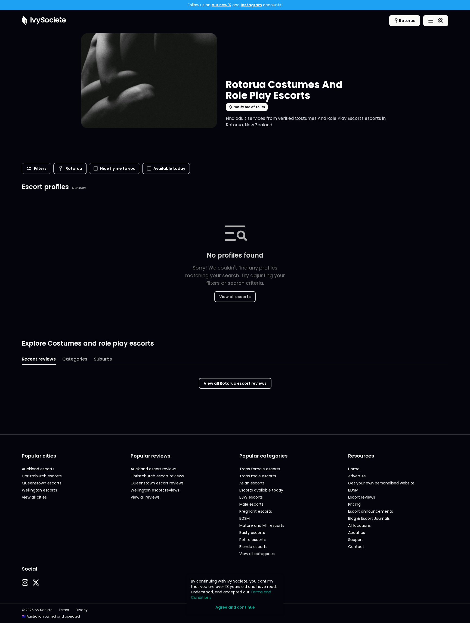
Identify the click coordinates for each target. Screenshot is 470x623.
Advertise (357, 476)
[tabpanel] (235, 380)
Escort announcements (370, 511)
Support (355, 539)
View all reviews (145, 497)
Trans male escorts (257, 476)
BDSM (244, 518)
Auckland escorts (38, 469)
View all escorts (235, 296)
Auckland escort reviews (154, 469)
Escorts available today (261, 490)
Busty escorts (252, 532)
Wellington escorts (39, 490)
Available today (169, 168)
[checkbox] (96, 168)
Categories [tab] (74, 359)
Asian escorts (252, 483)
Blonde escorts (253, 546)
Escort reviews (361, 497)
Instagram (251, 5)
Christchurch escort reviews (157, 476)
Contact (356, 546)
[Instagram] (25, 582)
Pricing (354, 504)
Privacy (82, 610)
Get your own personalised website (381, 483)
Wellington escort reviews (155, 490)
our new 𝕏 (221, 5)
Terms (64, 610)
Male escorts (251, 504)
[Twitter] (36, 582)
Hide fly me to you (117, 168)
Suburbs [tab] (103, 359)
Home (354, 469)
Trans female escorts (259, 469)
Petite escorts (252, 539)
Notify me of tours (249, 107)
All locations (359, 525)
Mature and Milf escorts (261, 525)
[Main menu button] (435, 20)
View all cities (34, 497)
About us (356, 532)
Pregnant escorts (255, 511)
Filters (40, 168)
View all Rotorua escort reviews (235, 383)
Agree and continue (235, 607)
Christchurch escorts (42, 476)
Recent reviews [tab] (39, 359)
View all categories (257, 553)
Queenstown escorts (41, 483)
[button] (25, 582)
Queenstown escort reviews (157, 483)
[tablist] (235, 359)
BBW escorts (251, 497)
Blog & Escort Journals (369, 518)
